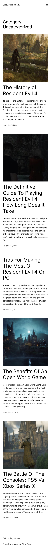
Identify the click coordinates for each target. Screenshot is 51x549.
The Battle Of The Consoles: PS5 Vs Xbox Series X (23, 480)
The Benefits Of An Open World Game (25, 374)
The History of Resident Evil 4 (20, 90)
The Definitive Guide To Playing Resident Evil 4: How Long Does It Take (24, 199)
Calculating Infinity (11, 5)
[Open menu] (46, 4)
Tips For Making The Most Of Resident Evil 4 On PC (24, 269)
